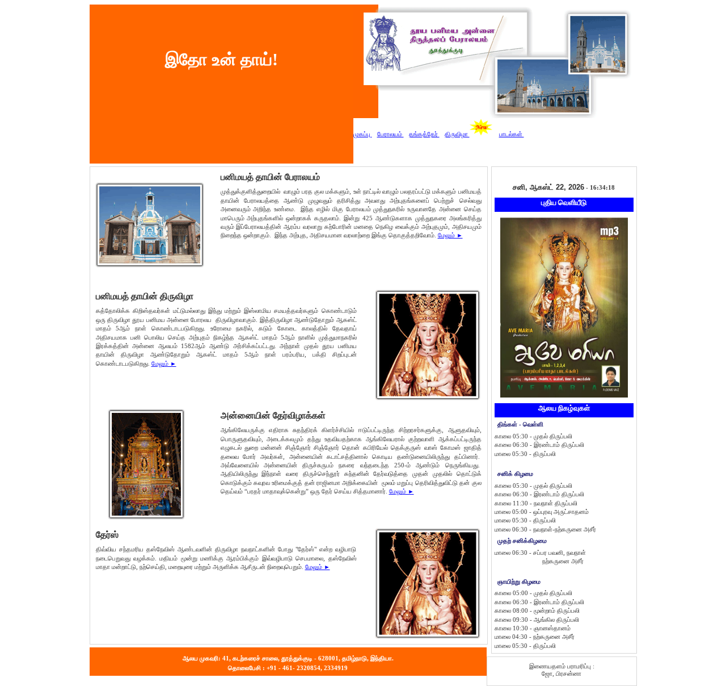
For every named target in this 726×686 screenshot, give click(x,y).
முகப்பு (362, 134)
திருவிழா (457, 134)
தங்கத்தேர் (424, 134)
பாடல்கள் (511, 134)
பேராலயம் (390, 134)
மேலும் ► (450, 235)
